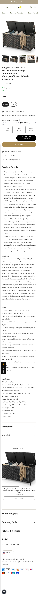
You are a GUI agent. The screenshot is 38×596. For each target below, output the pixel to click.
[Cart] (35, 7)
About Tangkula (10, 514)
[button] (4, 591)
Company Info (9, 522)
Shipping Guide (7, 426)
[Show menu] (3, 7)
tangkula (9, 559)
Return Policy (6, 435)
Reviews (3, 369)
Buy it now (19, 144)
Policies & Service (11, 531)
